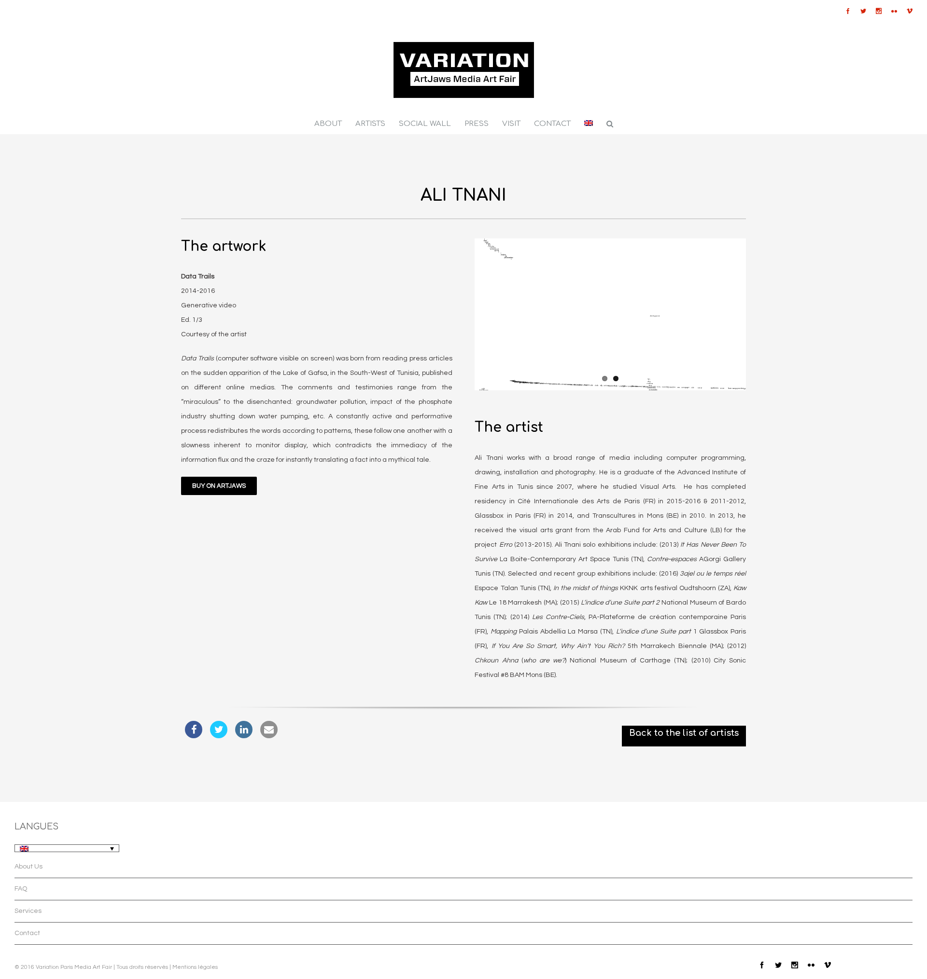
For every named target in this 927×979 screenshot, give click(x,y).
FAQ (20, 888)
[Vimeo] (910, 11)
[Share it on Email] (269, 735)
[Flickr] (894, 11)
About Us (28, 866)
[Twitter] (863, 11)
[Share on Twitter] (218, 735)
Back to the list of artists (684, 733)
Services (28, 911)
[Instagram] (879, 11)
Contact (27, 933)
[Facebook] (848, 11)
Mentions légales (195, 967)
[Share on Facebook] (193, 735)
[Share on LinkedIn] (244, 735)
